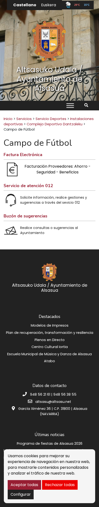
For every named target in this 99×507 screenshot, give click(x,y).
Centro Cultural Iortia (49, 346)
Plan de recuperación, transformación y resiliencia (49, 332)
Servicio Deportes (51, 118)
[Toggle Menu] (70, 105)
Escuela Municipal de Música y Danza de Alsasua (49, 354)
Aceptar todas (24, 485)
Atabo (49, 361)
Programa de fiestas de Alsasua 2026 (49, 443)
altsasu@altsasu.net (53, 401)
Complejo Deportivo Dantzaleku (54, 124)
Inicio (8, 118)
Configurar (21, 494)
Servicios (24, 118)
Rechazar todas (60, 485)
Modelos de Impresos (49, 325)
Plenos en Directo (50, 339)
